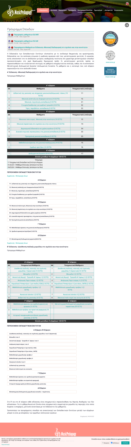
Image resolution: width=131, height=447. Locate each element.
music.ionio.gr (110, 77)
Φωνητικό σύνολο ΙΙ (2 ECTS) (73, 295)
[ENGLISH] (127, 3)
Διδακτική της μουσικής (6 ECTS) (30, 298)
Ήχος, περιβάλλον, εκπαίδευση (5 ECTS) (40, 108)
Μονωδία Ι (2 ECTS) (30, 274)
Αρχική (33, 10)
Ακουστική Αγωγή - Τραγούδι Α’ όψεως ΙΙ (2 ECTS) (74, 277)
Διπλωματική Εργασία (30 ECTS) (41, 154)
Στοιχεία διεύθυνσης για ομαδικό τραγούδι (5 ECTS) (40, 105)
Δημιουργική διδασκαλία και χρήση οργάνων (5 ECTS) (40, 129)
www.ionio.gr (110, 62)
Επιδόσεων (116, 443)
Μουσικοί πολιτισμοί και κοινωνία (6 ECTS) (74, 298)
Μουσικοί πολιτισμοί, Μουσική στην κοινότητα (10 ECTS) (40, 119)
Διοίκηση (54, 10)
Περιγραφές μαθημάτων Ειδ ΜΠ (26, 35)
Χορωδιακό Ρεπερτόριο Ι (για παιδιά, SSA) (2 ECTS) (30, 284)
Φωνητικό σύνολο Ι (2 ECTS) (30, 295)
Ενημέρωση (43, 10)
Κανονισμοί (63, 10)
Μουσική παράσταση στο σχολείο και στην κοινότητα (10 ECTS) (40, 124)
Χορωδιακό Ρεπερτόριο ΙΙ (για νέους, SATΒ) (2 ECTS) (73, 284)
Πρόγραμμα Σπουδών (85, 10)
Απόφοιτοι (109, 10)
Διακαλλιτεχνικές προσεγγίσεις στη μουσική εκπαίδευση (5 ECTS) (40, 132)
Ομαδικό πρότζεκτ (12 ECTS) (40, 147)
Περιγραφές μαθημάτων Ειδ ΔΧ (25, 41)
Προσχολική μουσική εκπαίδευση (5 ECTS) (40, 136)
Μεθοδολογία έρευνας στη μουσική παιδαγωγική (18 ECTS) (40, 143)
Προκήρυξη (72, 10)
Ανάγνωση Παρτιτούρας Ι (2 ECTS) (30, 280)
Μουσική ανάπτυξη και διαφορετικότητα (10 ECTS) (40, 99)
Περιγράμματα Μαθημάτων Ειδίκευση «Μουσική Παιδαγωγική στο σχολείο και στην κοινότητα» (50, 47)
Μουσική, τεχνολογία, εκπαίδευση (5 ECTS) (40, 102)
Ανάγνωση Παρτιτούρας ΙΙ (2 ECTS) (74, 280)
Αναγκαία (106, 443)
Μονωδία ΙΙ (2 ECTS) (73, 274)
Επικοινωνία (118, 10)
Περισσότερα (5, 444)
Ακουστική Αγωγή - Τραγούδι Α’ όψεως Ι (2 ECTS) (30, 277)
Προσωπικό (98, 10)
